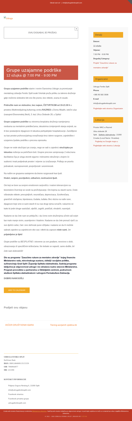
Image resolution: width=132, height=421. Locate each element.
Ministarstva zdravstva (39, 411)
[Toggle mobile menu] (127, 18)
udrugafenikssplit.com (17, 403)
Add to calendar (16, 290)
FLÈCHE (84, 416)
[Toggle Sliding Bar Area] (129, 2)
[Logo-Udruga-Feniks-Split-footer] (9, 335)
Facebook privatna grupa (18, 399)
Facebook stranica (15, 394)
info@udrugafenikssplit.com (72, 3)
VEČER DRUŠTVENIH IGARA (19, 324)
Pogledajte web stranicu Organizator (108, 108)
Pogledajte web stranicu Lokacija (106, 146)
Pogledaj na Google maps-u (106, 141)
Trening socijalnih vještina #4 (63, 324)
